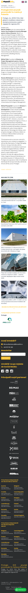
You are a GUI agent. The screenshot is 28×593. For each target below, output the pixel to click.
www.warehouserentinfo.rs (20, 551)
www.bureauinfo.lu (5, 505)
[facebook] (3, 370)
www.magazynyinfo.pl (18, 544)
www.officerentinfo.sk (5, 518)
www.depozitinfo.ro (5, 549)
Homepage (4, 5)
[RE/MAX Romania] (14, 387)
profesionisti (8, 169)
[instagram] (12, 370)
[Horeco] (14, 474)
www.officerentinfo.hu (18, 500)
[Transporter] (14, 416)
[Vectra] (14, 463)
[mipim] (14, 382)
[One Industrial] (14, 453)
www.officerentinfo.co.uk (19, 517)
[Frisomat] (14, 393)
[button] (25, 2)
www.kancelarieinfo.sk (6, 517)
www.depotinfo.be (5, 532)
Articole (10, 5)
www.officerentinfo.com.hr (7, 494)
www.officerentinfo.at (5, 488)
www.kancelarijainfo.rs (19, 511)
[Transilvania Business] (14, 427)
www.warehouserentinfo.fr (7, 539)
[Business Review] (14, 405)
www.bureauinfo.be (18, 487)
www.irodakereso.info (18, 499)
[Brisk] (14, 458)
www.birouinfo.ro (5, 511)
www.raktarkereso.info (19, 538)
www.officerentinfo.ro (5, 512)
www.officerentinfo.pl (18, 506)
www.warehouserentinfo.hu (20, 539)
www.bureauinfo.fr (5, 499)
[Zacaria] (14, 443)
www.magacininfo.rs (18, 549)
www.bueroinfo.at (5, 487)
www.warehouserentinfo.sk (7, 557)
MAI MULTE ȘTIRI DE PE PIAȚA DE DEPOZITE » (14, 307)
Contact (8, 587)
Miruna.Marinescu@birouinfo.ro (13, 344)
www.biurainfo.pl (17, 505)
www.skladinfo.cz (17, 532)
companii (3, 169)
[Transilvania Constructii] (14, 432)
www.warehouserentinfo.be (7, 533)
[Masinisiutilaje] (14, 411)
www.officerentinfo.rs (18, 512)
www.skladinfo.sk (5, 555)
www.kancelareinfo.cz (18, 493)
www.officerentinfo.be (18, 488)
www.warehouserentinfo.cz (20, 533)
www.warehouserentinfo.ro (7, 551)
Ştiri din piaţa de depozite (8, 7)
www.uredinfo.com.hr (5, 493)
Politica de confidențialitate (13, 589)
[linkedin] (8, 370)
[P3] (14, 448)
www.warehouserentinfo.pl (20, 545)
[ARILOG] (14, 399)
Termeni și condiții (16, 587)
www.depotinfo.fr (5, 538)
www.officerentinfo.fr (5, 500)
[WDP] (14, 438)
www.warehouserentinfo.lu (7, 545)
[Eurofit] (14, 469)
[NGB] (14, 421)
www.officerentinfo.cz (18, 494)
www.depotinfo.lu (5, 544)
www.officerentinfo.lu (5, 506)
